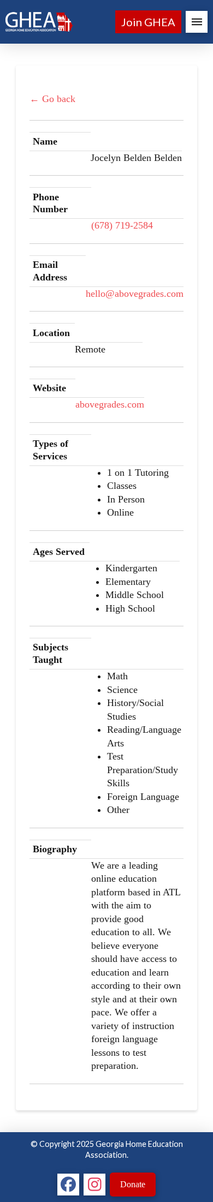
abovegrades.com (109, 404)
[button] (197, 22)
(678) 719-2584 (122, 225)
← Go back (52, 98)
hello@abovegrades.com (135, 293)
